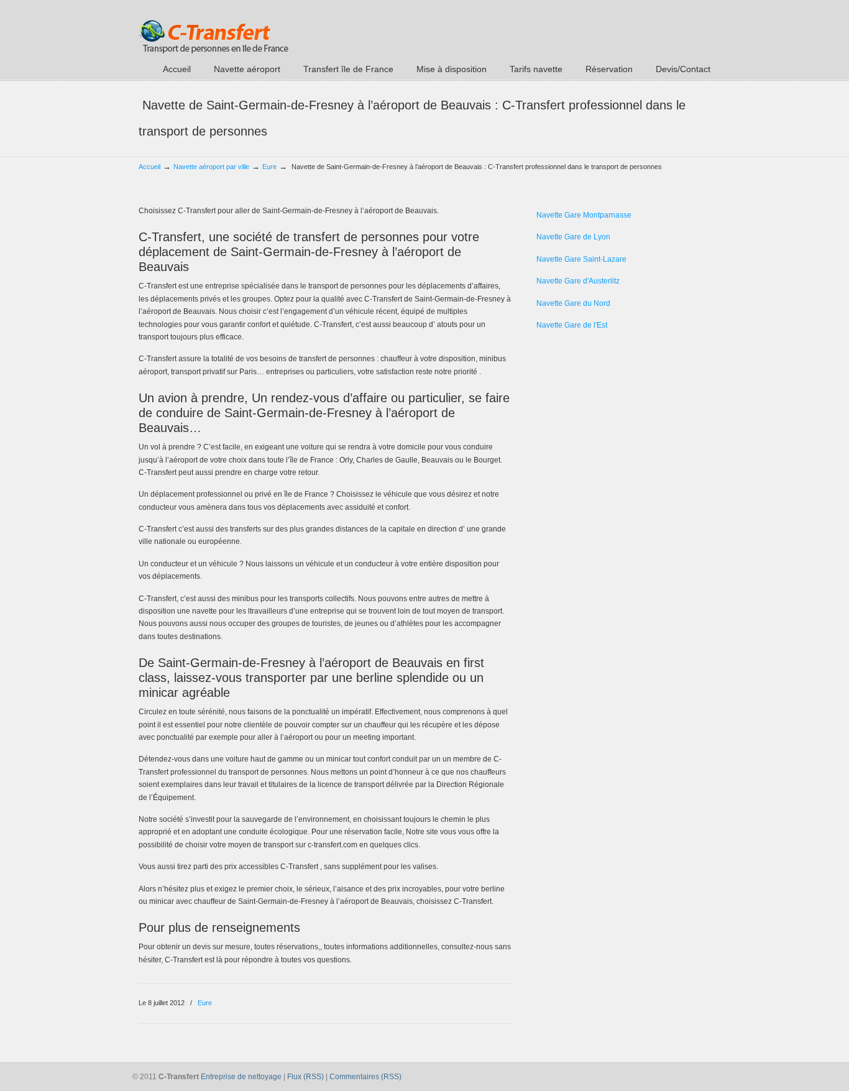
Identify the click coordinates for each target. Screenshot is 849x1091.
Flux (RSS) (305, 1076)
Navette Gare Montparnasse (583, 215)
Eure (269, 166)
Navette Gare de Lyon (573, 236)
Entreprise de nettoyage (241, 1076)
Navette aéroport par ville (211, 166)
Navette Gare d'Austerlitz (578, 281)
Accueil (149, 166)
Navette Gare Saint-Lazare (581, 259)
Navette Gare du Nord (573, 303)
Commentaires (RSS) (365, 1076)
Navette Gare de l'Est (571, 325)
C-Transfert (213, 28)
